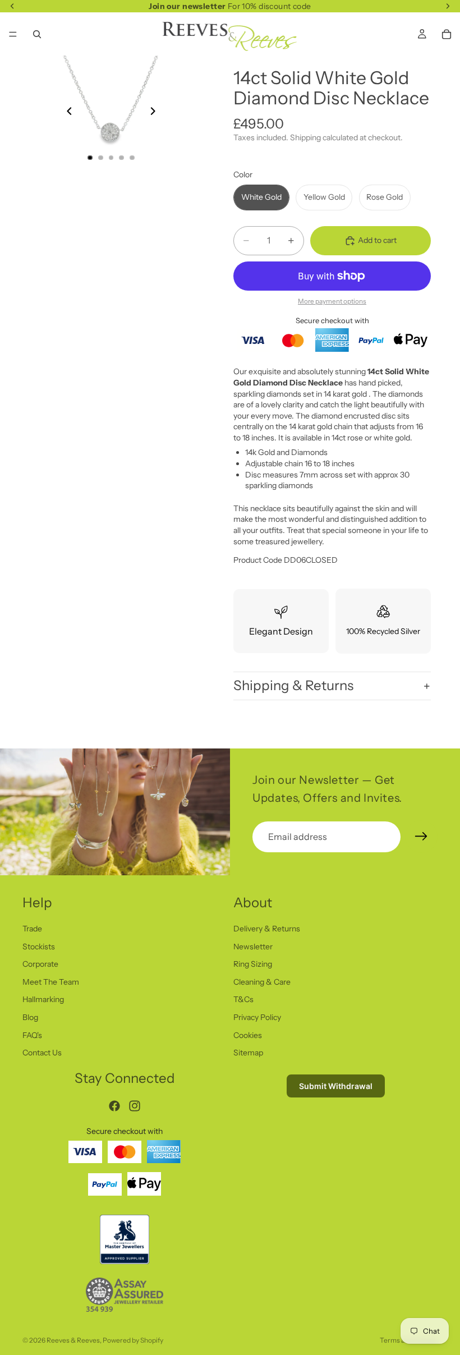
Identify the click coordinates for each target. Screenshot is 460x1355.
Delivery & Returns (266, 929)
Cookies (247, 1035)
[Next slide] (156, 112)
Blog (30, 1017)
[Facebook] (114, 1106)
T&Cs (243, 1000)
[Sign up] (421, 836)
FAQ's (32, 1035)
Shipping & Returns (293, 685)
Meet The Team (50, 982)
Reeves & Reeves (73, 1340)
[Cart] (446, 34)
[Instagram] (134, 1106)
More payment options (332, 301)
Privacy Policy (257, 1017)
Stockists (38, 946)
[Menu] (13, 34)
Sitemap (248, 1053)
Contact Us (42, 1053)
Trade (32, 929)
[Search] (37, 34)
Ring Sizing (252, 964)
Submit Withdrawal (335, 1086)
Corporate (40, 964)
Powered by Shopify (133, 1340)
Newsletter (253, 946)
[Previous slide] (66, 112)
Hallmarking (43, 1000)
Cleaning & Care (262, 982)
